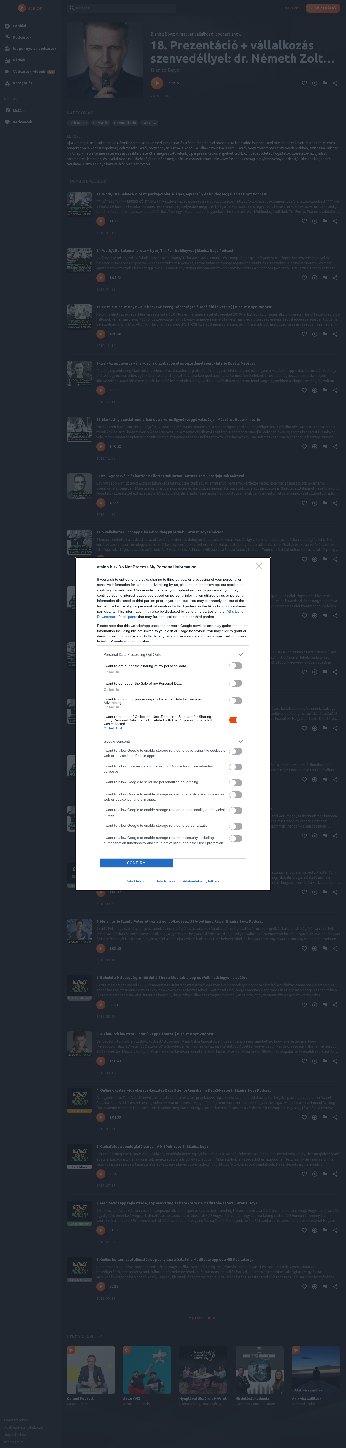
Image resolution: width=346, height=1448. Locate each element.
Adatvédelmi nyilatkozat (202, 881)
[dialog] (173, 724)
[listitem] (173, 654)
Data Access (165, 881)
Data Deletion (136, 881)
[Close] (260, 567)
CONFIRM (136, 863)
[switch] (235, 665)
